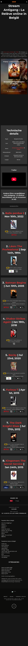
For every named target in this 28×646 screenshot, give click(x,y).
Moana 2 (3, 527)
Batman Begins (15, 282)
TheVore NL (4, 578)
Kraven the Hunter (5, 529)
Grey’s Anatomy (5, 545)
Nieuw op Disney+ (5, 570)
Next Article (14, 511)
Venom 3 (3, 524)
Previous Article (14, 507)
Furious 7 (12, 389)
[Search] (26, 2)
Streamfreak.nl (4, 581)
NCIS (2, 554)
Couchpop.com (4, 580)
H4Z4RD (14, 509)
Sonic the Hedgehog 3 (6, 523)
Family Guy (4, 543)
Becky (13, 355)
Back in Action (4, 532)
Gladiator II (4, 526)
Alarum (3, 533)
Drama (8, 52)
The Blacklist (4, 557)
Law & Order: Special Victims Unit (9, 551)
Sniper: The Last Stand (6, 535)
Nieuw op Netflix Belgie (6, 567)
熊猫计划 (3, 536)
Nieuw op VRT (4, 573)
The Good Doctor (5, 555)
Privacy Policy (21, 596)
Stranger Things (5, 549)
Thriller (17, 52)
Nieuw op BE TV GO (6, 572)
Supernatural (4, 548)
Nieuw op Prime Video (6, 569)
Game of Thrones (5, 552)
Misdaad (12, 52)
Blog (11, 596)
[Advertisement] (14, 36)
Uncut (6, 596)
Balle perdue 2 (14, 213)
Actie (5, 52)
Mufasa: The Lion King (6, 530)
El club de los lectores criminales (14, 513)
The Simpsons (4, 546)
